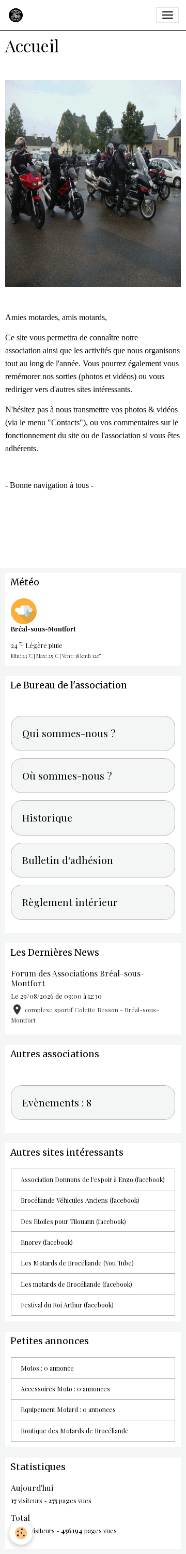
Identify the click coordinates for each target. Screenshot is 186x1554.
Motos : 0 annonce (47, 1368)
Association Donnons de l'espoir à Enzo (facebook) (93, 1179)
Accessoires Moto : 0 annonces (65, 1389)
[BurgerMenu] (167, 15)
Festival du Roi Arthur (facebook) (67, 1305)
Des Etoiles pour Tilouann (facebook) (73, 1221)
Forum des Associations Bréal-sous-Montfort (78, 978)
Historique (47, 818)
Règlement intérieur (70, 902)
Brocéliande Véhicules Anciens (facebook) (80, 1200)
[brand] (17, 15)
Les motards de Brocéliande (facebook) (76, 1284)
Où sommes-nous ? (67, 776)
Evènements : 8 (56, 1103)
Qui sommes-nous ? (69, 733)
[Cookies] (21, 1533)
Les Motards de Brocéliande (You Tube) (77, 1263)
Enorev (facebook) (47, 1242)
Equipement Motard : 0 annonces (68, 1409)
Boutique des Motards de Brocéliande (75, 1431)
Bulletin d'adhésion (67, 860)
